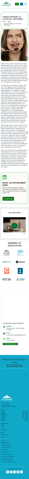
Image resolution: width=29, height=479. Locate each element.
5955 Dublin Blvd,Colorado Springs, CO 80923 (8, 405)
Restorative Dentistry (6, 445)
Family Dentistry (5, 443)
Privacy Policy (4, 452)
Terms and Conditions (6, 454)
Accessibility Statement (7, 459)
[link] (7, 472)
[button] (25, 4)
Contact (3, 437)
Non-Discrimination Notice (7, 461)
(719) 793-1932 (10, 340)
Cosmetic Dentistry (6, 447)
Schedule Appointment (10, 344)
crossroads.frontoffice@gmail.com (16, 335)
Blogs (2, 432)
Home (4, 22)
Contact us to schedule (14, 366)
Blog (9, 22)
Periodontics (4, 450)
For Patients (4, 430)
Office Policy (4, 435)
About (2, 428)
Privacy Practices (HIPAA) (7, 457)
